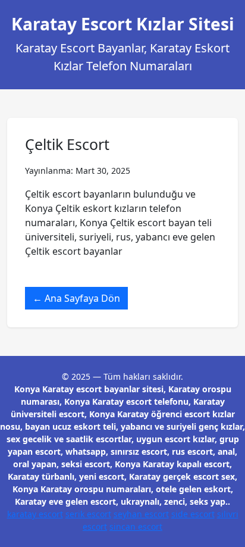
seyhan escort (141, 514)
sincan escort (135, 526)
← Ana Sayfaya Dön (76, 298)
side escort (193, 514)
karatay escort (35, 514)
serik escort (88, 514)
